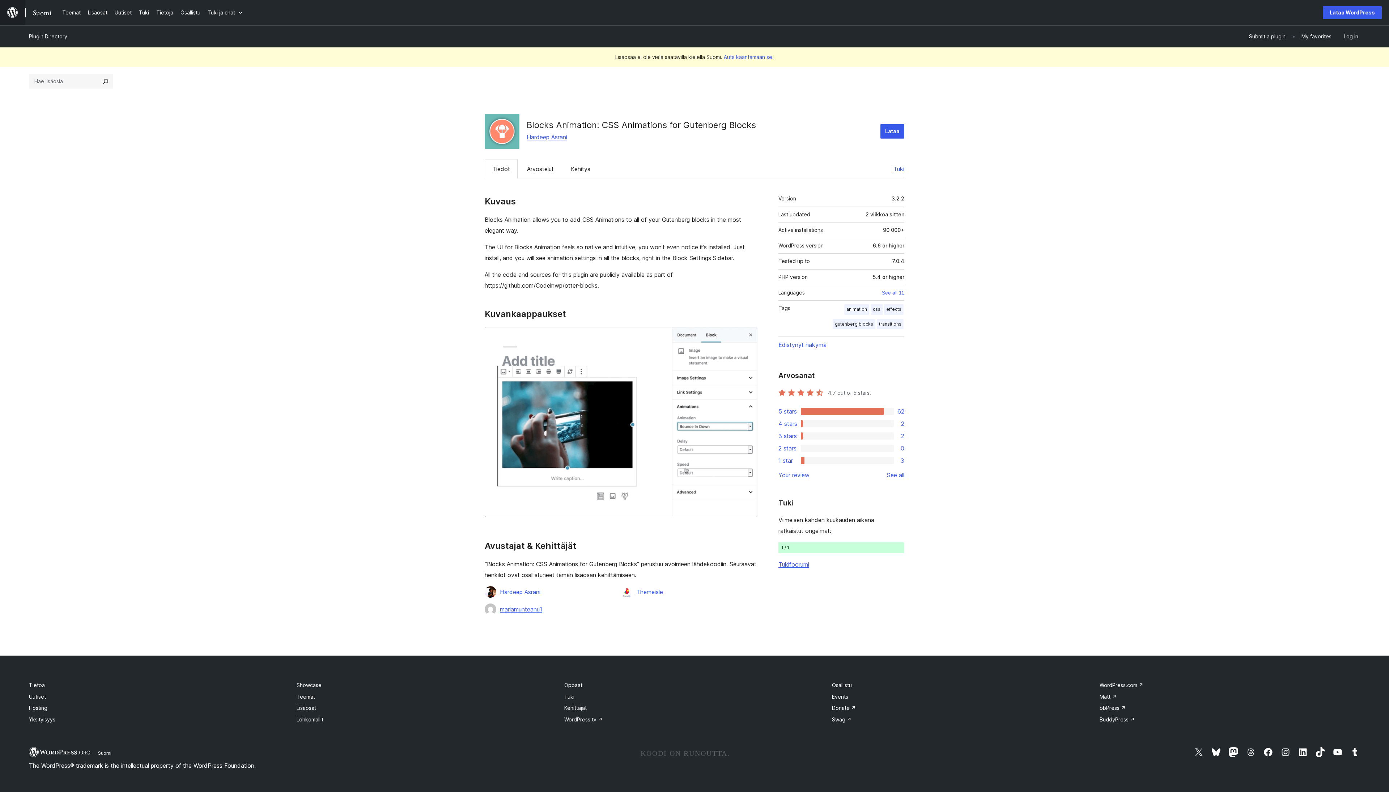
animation (856, 309)
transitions (890, 324)
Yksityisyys (42, 719)
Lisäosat (306, 708)
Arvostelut (540, 169)
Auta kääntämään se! (749, 57)
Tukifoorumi (793, 564)
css (876, 309)
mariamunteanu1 (521, 609)
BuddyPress (1117, 719)
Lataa (892, 131)
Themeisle (649, 592)
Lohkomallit (310, 719)
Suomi (104, 753)
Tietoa (37, 685)
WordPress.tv (583, 719)
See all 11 (893, 293)
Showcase (309, 685)
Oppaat (573, 685)
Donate (844, 708)
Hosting (38, 708)
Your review (794, 475)
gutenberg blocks (854, 324)
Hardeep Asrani (547, 137)
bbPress (1113, 708)
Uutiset (37, 697)
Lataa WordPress (1352, 12)
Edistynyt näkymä (802, 344)
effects (893, 309)
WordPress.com (1121, 685)
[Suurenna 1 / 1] (747, 336)
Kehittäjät (575, 708)
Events (840, 697)
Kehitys (580, 169)
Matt (1108, 697)
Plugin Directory (48, 36)
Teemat (306, 697)
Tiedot (501, 169)
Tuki (898, 169)
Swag (841, 719)
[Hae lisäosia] (105, 81)
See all (895, 475)
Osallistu (842, 685)
